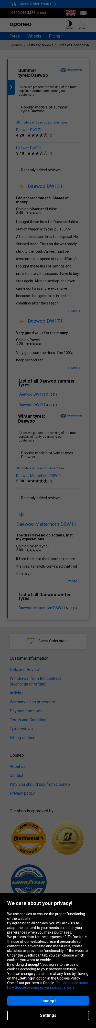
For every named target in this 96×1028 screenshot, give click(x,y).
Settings (48, 1015)
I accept (48, 1000)
